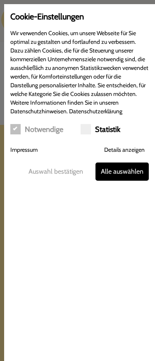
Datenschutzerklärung (95, 111)
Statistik (107, 129)
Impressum (24, 149)
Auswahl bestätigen (56, 171)
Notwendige (44, 129)
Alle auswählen (122, 171)
